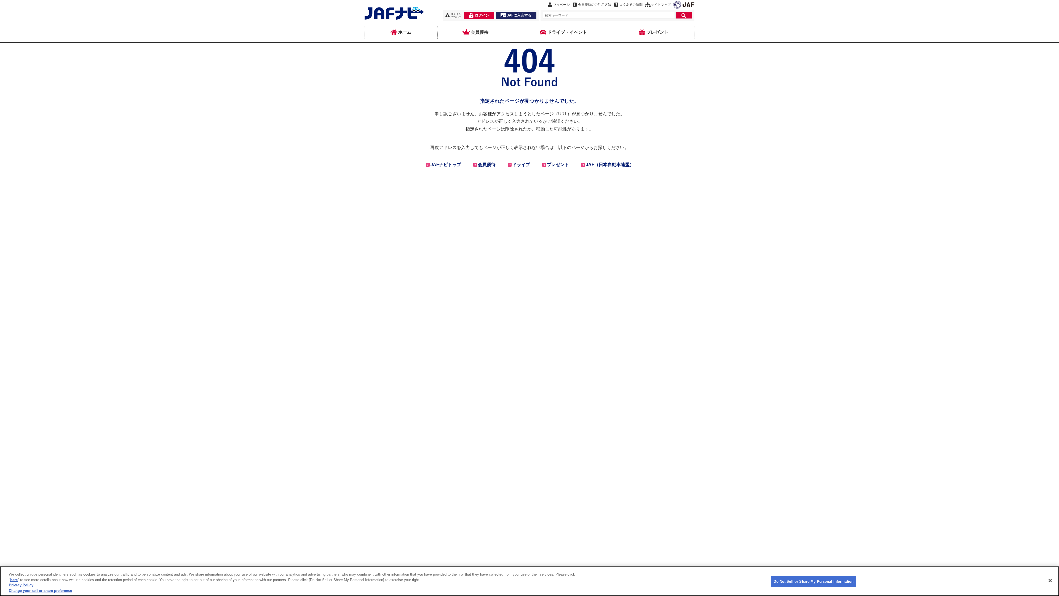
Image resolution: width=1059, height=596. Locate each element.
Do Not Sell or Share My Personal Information (814, 581)
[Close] (1050, 580)
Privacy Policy (21, 585)
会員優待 (479, 32)
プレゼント (657, 32)
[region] (529, 581)
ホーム (404, 32)
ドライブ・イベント (567, 32)
